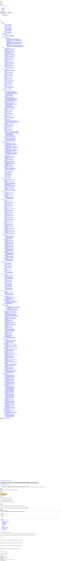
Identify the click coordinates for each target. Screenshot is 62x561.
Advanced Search (4, 524)
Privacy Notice (4, 528)
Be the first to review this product (4, 484)
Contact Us (3, 523)
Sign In (3, 9)
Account (3, 7)
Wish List (3, 8)
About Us (3, 526)
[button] (1, 495)
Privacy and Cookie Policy (5, 521)
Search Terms (4, 522)
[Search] (0, 6)
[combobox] (4, 5)
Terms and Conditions (5, 527)
